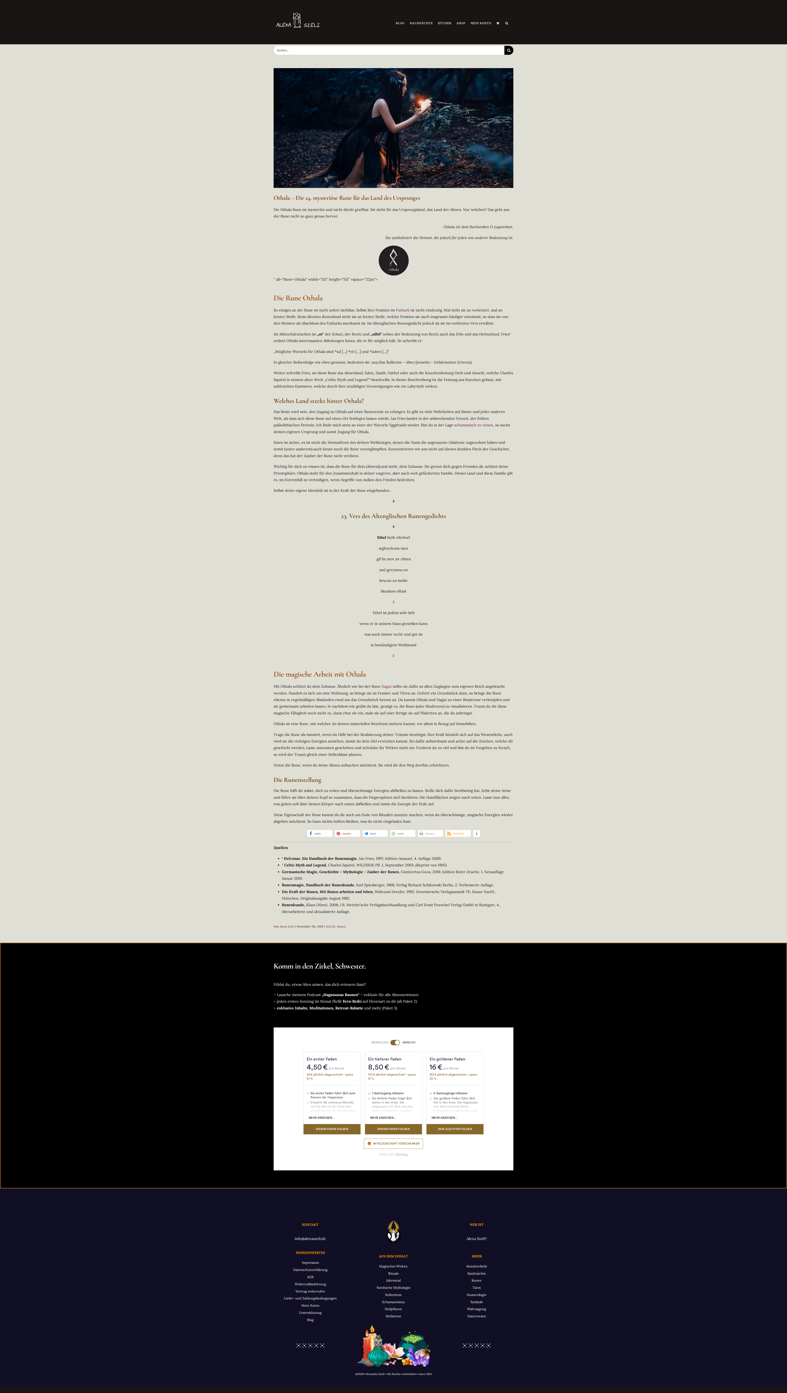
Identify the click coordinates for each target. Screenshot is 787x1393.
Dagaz (386, 686)
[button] (506, 23)
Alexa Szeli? (477, 1238)
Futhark (402, 310)
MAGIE (330, 926)
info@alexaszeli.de (310, 1238)
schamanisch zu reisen (473, 425)
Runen (341, 926)
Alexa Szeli (287, 926)
